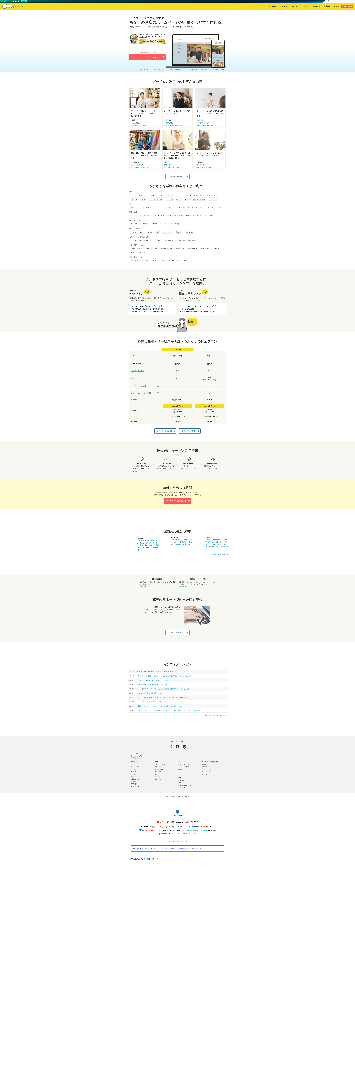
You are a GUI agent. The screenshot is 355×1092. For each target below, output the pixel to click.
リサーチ (182, 905)
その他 (214, 905)
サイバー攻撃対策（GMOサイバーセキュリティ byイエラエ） (153, 868)
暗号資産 (200, 905)
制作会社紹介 (159, 779)
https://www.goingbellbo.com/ (139, 167)
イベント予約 (135, 774)
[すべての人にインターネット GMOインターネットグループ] (342, 1)
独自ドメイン (135, 776)
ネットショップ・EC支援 (147, 905)
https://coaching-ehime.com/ (205, 125)
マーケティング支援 (174, 905)
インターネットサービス (135, 905)
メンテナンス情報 (183, 767)
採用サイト (184, 841)
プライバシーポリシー (208, 769)
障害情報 (181, 769)
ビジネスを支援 (158, 905)
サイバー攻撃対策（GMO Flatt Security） (177, 868)
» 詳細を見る (142, 586)
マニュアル (158, 767)
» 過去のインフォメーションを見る (216, 715)
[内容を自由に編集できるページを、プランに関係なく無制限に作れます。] (158, 364)
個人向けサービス (207, 905)
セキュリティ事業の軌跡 (201, 868)
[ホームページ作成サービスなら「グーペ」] (11, 7)
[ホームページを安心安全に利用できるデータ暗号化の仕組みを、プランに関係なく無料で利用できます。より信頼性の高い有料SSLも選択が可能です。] (158, 378)
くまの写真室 (168, 123)
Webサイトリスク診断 (174, 866)
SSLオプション (135, 779)
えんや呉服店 (135, 123)
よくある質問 (159, 769)
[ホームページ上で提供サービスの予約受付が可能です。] (158, 386)
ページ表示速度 (135, 786)
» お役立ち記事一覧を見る (219, 554)
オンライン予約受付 (138, 386)
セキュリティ (206, 772)
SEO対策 (134, 784)
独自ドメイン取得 (137, 371)
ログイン (336, 6)
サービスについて (136, 764)
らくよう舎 (200, 165)
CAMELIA (167, 165)
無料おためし (346, 6)
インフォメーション (184, 764)
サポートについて (160, 764)
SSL (132, 378)
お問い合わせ (159, 772)
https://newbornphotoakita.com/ (173, 125)
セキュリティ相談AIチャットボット (188, 866)
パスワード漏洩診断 (164, 866)
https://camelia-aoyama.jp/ (171, 167)
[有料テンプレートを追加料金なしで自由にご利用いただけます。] (158, 393)
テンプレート (284, 6)
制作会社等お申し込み (184, 785)
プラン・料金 (273, 6)
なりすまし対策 (190, 868)
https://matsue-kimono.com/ (139, 125)
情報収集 (188, 905)
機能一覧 (133, 772)
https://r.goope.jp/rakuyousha (205, 167)
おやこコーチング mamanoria (207, 123)
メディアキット (182, 788)
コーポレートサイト (173, 841)
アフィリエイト (182, 783)
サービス (294, 6)
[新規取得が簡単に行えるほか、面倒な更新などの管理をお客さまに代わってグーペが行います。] (158, 371)
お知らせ (315, 6)
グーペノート (159, 776)
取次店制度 (181, 780)
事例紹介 (133, 781)
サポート (305, 6)
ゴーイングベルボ (137, 165)
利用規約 (204, 767)
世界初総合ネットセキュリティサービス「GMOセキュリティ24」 (144, 866)
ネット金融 (194, 905)
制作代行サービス (160, 774)
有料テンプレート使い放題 (141, 393)
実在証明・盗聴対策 (134, 868)
